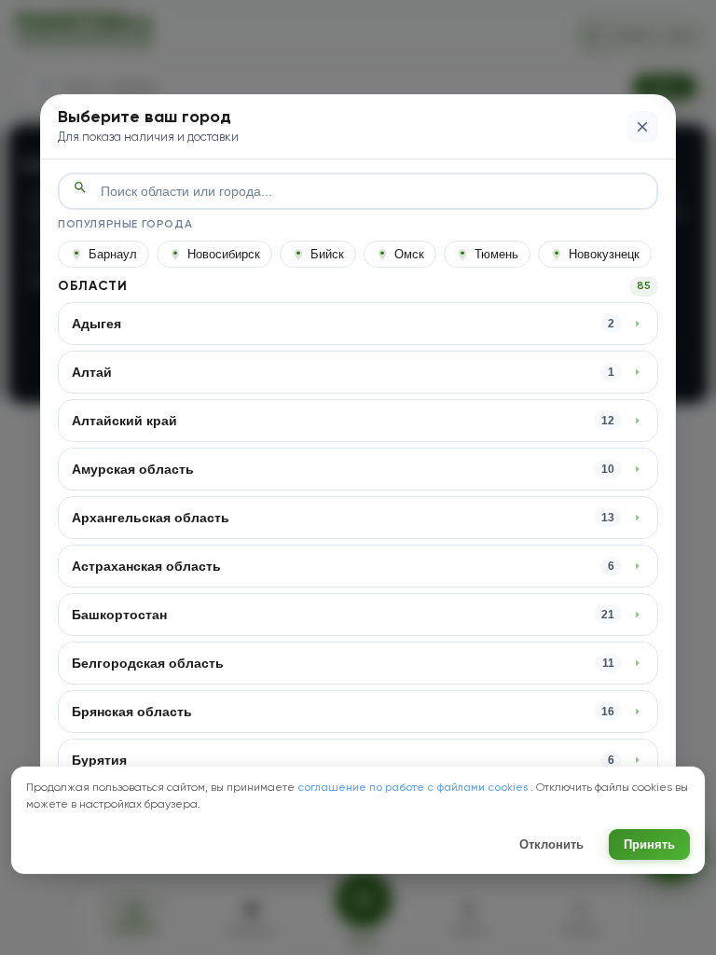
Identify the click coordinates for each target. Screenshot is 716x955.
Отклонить (551, 844)
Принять (649, 844)
